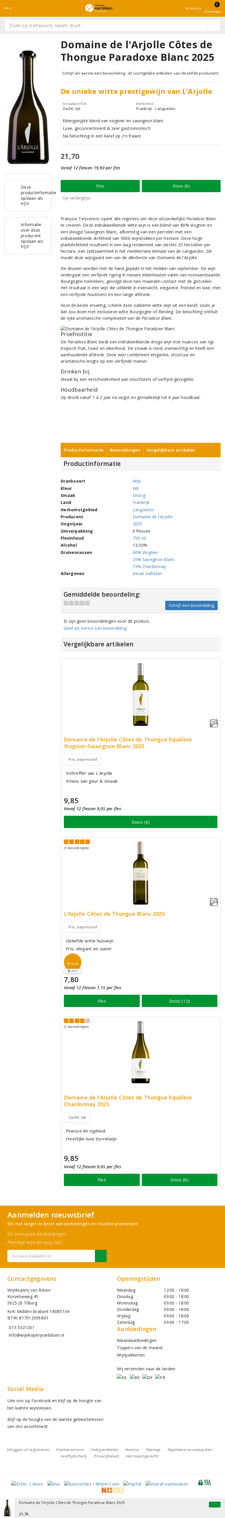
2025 (137, 523)
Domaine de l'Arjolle (153, 516)
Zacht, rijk (77, 1117)
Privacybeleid (106, 1456)
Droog (139, 495)
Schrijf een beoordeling (191, 605)
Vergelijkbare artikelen (170, 450)
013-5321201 (22, 1327)
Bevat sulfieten (147, 573)
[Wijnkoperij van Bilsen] (99, 8)
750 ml (139, 538)
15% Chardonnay (149, 566)
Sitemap (153, 1449)
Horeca (132, 1449)
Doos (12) (179, 1001)
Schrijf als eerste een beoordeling (93, 73)
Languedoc (143, 509)
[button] (72, 962)
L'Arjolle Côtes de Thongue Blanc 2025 (114, 914)
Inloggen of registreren (28, 1449)
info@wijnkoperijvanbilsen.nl (36, 1335)
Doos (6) (181, 186)
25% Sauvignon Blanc (154, 559)
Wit (136, 488)
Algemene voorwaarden (190, 1449)
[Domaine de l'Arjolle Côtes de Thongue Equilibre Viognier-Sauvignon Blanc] (140, 694)
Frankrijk (141, 502)
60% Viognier (145, 552)
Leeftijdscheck (74, 1456)
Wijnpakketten (131, 1355)
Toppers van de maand (139, 1347)
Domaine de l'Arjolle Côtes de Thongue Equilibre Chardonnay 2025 (128, 1101)
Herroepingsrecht (142, 1456)
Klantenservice (70, 1449)
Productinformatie (84, 450)
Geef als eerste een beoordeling (95, 628)
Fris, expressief (83, 759)
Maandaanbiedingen (137, 1340)
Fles (100, 186)
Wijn (137, 481)
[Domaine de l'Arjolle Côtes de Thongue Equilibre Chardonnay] (140, 1052)
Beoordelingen (125, 450)
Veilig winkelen (104, 1449)
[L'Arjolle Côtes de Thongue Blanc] (140, 873)
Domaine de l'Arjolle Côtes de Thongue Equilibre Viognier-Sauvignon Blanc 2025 (128, 743)
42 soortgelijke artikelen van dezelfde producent (173, 73)
